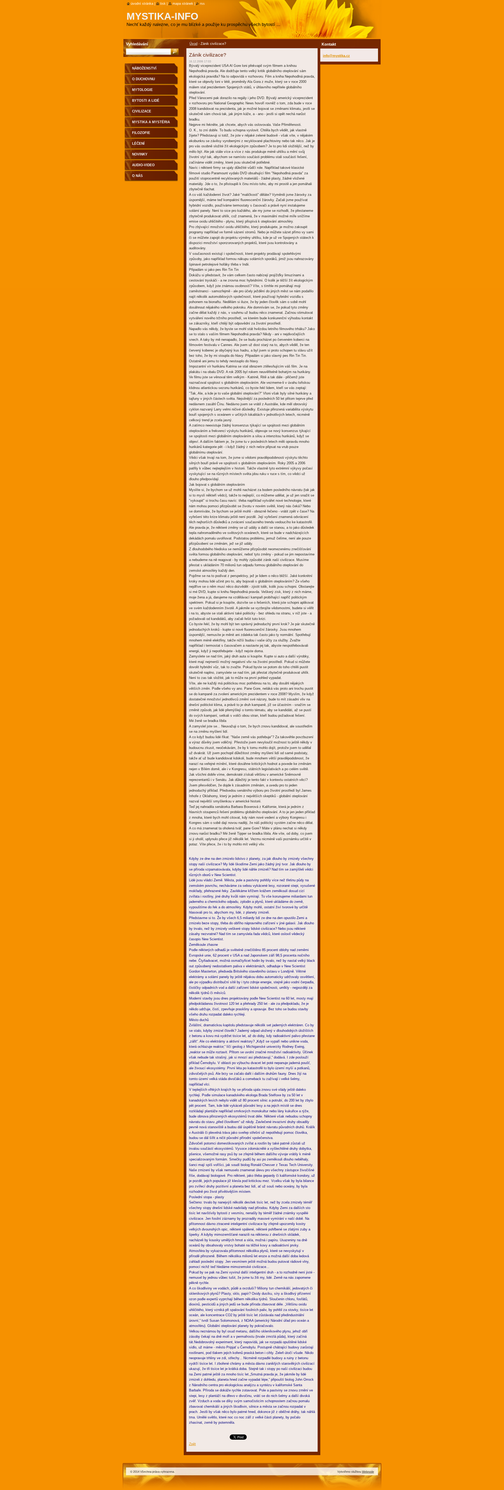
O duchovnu (143, 79)
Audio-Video (143, 165)
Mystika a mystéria (151, 122)
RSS (202, 4)
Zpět (192, 1444)
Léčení (138, 143)
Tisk (163, 4)
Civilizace (141, 111)
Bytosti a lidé (145, 100)
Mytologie (142, 90)
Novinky (140, 154)
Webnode (368, 1471)
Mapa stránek (182, 4)
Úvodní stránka (142, 4)
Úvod (193, 44)
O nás (137, 176)
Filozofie (141, 133)
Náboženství (144, 68)
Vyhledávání (137, 44)
